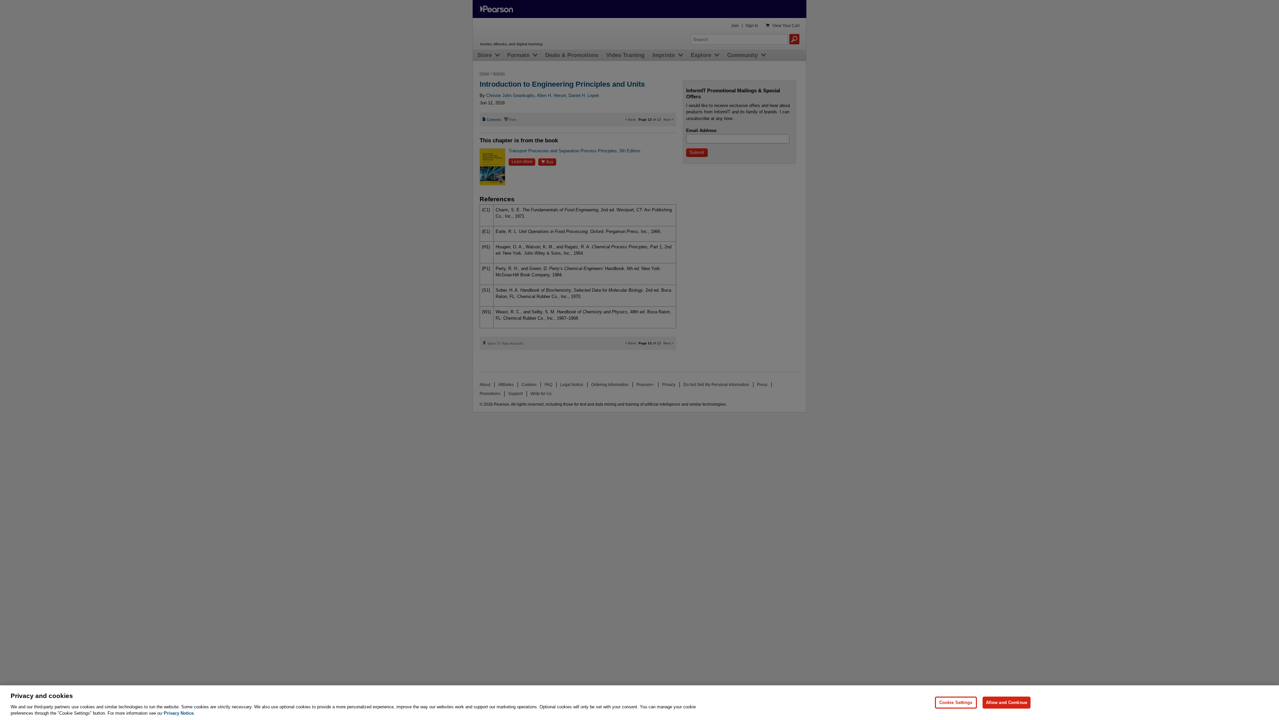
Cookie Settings (956, 702)
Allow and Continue (1006, 702)
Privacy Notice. (179, 713)
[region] (639, 702)
